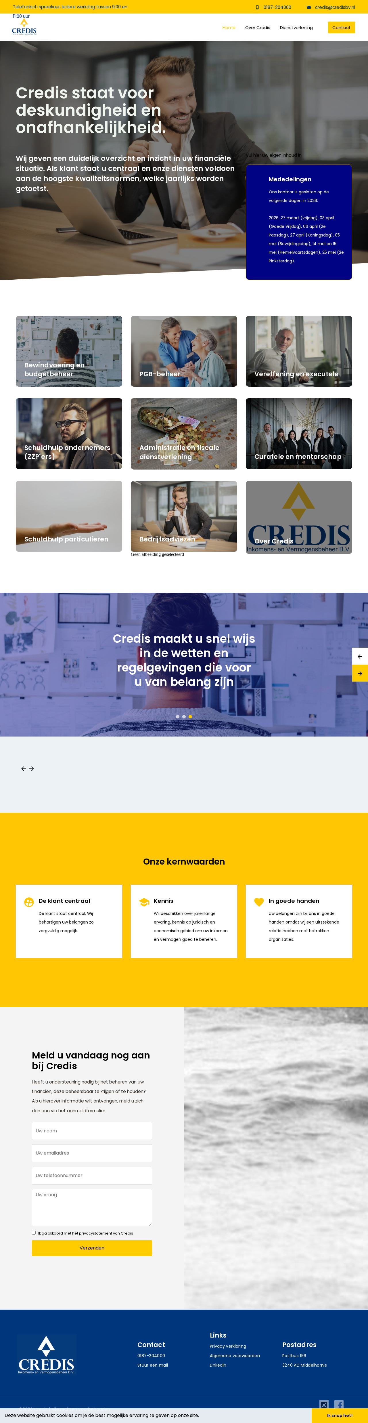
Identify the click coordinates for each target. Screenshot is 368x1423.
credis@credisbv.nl (334, 7)
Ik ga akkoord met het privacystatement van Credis (85, 1233)
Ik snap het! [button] (339, 1415)
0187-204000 (277, 7)
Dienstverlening (296, 27)
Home (229, 27)
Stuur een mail (152, 1365)
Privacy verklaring (228, 1346)
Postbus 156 (294, 1356)
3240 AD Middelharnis (304, 1365)
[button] (201, 1416)
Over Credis (257, 27)
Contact (341, 27)
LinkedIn (218, 1365)
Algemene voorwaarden (235, 1356)
